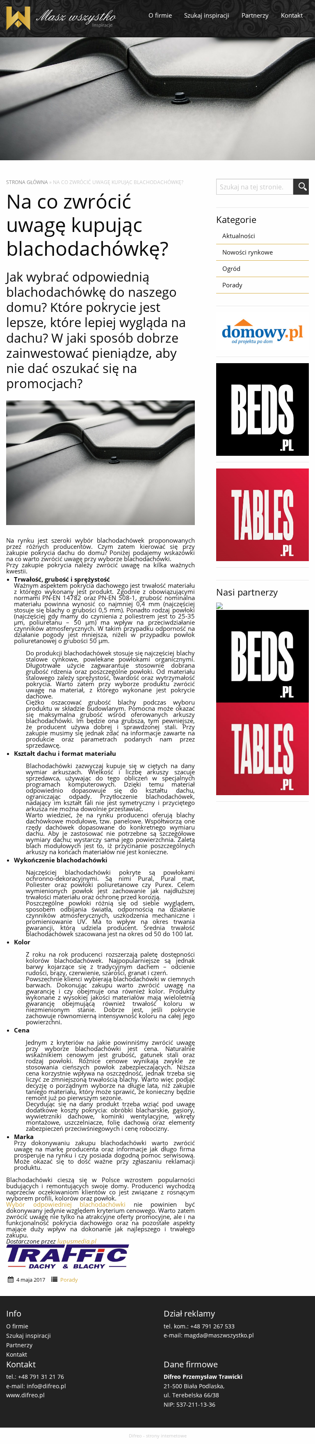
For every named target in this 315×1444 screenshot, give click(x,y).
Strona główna (27, 182)
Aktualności (238, 236)
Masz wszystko (63, 18)
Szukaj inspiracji (206, 15)
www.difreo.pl (25, 1395)
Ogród (231, 268)
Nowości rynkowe (247, 252)
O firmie (160, 15)
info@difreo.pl (46, 1386)
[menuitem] (160, 15)
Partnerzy (255, 15)
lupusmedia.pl (76, 1241)
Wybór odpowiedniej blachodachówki (70, 1204)
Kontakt (292, 15)
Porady (69, 1279)
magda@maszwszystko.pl (219, 1335)
